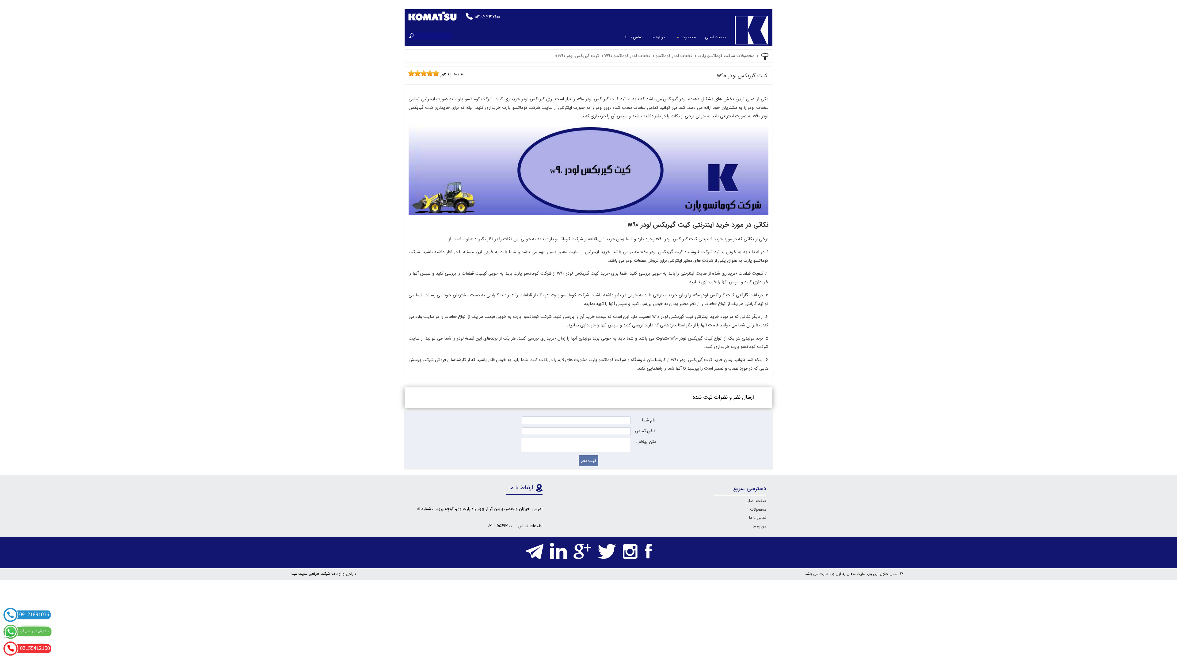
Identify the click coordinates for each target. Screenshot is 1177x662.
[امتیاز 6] (425, 73)
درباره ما (658, 37)
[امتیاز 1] (409, 73)
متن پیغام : (646, 441)
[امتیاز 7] (428, 73)
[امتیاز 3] (415, 73)
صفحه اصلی (715, 37)
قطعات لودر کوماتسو (673, 55)
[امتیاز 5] (422, 73)
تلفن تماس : (643, 431)
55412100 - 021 (499, 526)
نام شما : (647, 420)
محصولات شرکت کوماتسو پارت (725, 55)
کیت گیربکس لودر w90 (578, 55)
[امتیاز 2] (412, 73)
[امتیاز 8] (431, 73)
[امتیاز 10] (437, 73)
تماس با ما (633, 37)
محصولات (688, 37)
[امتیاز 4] (419, 73)
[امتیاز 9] (434, 73)
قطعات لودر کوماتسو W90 (627, 55)
